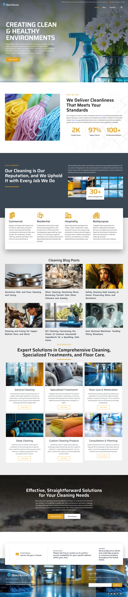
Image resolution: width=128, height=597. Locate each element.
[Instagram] (117, 593)
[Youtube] (114, 593)
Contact (113, 7)
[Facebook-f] (108, 593)
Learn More (24, 407)
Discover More (56, 516)
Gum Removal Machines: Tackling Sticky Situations (103, 332)
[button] (121, 7)
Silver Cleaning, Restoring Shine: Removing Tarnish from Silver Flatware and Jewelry (62, 295)
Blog (104, 7)
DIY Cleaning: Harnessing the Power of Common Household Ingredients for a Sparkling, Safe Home (62, 335)
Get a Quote (72, 516)
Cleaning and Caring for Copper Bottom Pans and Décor (21, 332)
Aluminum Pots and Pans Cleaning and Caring (23, 293)
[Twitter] (111, 593)
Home (97, 7)
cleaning (51, 46)
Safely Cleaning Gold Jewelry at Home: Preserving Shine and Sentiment (102, 295)
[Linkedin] (120, 593)
